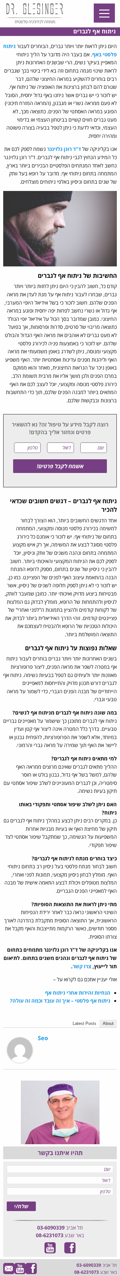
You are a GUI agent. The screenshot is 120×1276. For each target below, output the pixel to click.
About (108, 1023)
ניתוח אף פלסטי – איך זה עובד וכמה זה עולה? (60, 1000)
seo (43, 1038)
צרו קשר (82, 966)
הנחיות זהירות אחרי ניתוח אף (77, 992)
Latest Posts (84, 1023)
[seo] (20, 1049)
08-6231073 (49, 1235)
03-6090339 (51, 1227)
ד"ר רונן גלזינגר (64, 148)
